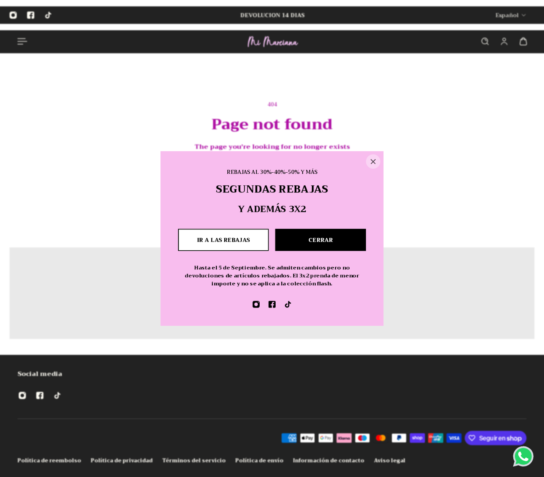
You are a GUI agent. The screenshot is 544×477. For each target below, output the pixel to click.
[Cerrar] (373, 161)
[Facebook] (272, 304)
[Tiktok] (288, 304)
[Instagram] (256, 304)
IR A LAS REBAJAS (223, 240)
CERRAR (321, 240)
